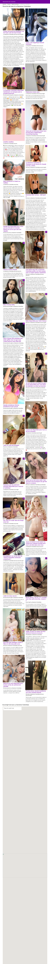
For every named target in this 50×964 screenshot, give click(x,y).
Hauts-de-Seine (15, 4)
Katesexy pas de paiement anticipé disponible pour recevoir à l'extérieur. (13, 486)
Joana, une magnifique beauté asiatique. (35, 43)
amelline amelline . (8, 142)
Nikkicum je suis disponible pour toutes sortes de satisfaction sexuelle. (13, 685)
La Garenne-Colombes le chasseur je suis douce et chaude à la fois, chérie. (36, 164)
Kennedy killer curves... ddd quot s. (36, 195)
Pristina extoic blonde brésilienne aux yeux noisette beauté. (36, 691)
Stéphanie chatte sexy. (33, 92)
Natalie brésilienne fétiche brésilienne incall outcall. (11, 405)
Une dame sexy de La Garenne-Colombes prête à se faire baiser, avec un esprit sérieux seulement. (36, 271)
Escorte (4, 4)
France (8, 4)
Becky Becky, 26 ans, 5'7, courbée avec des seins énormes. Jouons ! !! (36, 599)
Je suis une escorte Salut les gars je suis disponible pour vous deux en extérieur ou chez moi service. (36, 384)
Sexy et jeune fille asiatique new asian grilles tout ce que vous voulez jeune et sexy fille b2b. (13, 340)
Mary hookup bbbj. (9, 304)
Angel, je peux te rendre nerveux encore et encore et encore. (35, 632)
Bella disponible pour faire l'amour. (36, 321)
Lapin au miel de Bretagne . (11, 445)
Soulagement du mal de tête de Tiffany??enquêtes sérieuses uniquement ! (12, 557)
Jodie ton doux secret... (10, 596)
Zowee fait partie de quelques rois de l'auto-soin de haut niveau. (13, 32)
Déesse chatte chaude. (10, 269)
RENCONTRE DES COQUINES (9, 1)
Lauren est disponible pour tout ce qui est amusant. (36, 430)
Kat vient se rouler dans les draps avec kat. (13, 521)
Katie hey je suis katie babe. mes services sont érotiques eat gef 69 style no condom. (36, 481)
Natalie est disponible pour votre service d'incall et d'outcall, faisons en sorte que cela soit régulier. (13, 229)
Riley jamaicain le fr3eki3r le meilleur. (11, 182)
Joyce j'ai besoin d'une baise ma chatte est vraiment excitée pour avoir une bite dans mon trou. (36, 543)
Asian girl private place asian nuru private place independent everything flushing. (36, 132)
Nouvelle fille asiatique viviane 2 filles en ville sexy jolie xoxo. (13, 643)
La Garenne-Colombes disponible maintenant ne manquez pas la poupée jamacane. (13, 92)
